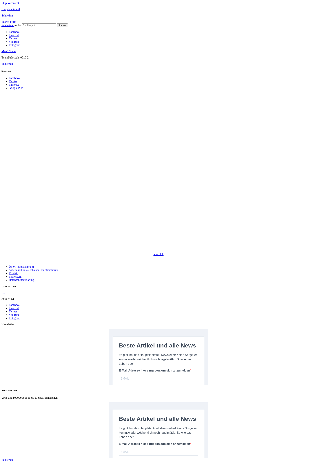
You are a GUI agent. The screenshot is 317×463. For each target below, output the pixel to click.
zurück (159, 254)
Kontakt (13, 273)
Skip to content (10, 3)
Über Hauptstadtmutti (21, 266)
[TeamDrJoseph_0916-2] (60, 248)
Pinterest (14, 35)
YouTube (14, 41)
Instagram (14, 45)
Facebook (14, 31)
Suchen (62, 25)
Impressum (15, 276)
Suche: (17, 25)
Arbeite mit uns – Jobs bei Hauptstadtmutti (33, 270)
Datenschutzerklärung (21, 279)
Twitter (13, 38)
